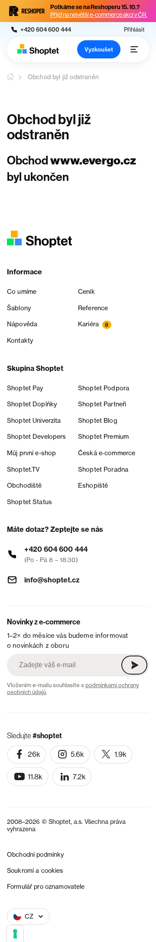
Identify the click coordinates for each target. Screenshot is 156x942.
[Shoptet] (38, 49)
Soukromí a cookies (35, 870)
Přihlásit (134, 29)
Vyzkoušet (98, 49)
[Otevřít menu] (134, 49)
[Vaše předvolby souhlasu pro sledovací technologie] (15, 934)
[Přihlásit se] (134, 665)
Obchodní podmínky (35, 854)
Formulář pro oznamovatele (46, 886)
